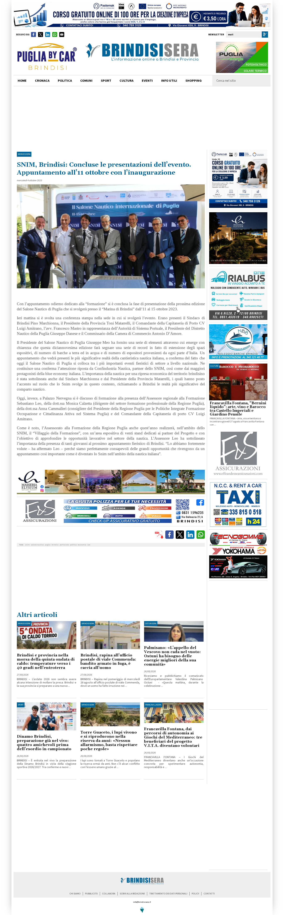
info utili (169, 80)
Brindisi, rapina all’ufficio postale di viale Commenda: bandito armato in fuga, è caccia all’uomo (108, 661)
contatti (209, 893)
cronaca (42, 80)
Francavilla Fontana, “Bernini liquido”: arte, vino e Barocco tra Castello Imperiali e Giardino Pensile (238, 409)
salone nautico (37, 544)
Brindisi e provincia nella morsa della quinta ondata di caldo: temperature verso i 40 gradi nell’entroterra (46, 661)
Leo (88, 544)
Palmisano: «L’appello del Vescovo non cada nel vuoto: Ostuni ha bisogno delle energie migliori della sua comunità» (172, 656)
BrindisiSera (24, 154)
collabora (108, 893)
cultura (126, 80)
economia (82, 544)
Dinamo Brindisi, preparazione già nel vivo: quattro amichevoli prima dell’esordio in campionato (44, 742)
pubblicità (91, 893)
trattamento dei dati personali (168, 893)
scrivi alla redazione (132, 893)
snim (27, 544)
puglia (48, 544)
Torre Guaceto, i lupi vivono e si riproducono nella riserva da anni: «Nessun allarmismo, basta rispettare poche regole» (108, 740)
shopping (193, 80)
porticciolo (64, 544)
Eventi (147, 80)
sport (106, 80)
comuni (86, 80)
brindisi (55, 544)
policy (195, 893)
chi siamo (75, 893)
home (22, 80)
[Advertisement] (142, 117)
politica (65, 80)
